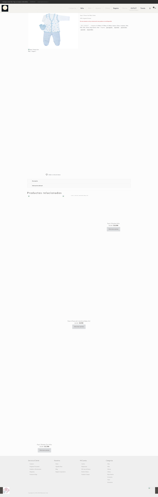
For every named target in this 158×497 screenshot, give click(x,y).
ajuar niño (83, 29)
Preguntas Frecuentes (34, 466)
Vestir (98, 27)
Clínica (118, 25)
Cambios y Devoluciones (35, 469)
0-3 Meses (98, 25)
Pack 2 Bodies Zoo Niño (44, 444)
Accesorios (109, 477)
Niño (127, 25)
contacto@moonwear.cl (42, 1)
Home (57, 464)
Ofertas (87, 27)
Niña (108, 464)
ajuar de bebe (124, 27)
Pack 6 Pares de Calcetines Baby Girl (79, 321)
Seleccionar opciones (44, 450)
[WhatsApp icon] (148, 2)
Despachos (32, 471)
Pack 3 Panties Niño (113, 223)
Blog (57, 469)
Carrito (83, 464)
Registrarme (84, 466)
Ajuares (114, 25)
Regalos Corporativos (61, 471)
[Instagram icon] (154, 2)
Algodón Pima (58, 466)
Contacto (32, 464)
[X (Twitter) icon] (152, 2)
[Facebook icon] (150, 2)
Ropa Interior (93, 27)
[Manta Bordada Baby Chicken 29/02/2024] (153, 490)
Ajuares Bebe (90, 29)
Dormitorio (110, 482)
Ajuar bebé (116, 27)
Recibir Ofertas (85, 471)
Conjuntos (122, 25)
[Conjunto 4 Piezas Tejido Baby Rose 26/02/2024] (4, 490)
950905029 (32, 1)
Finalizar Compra (85, 474)
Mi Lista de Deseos (85, 469)
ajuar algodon (109, 27)
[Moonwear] (5, 8)
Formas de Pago (33, 474)
